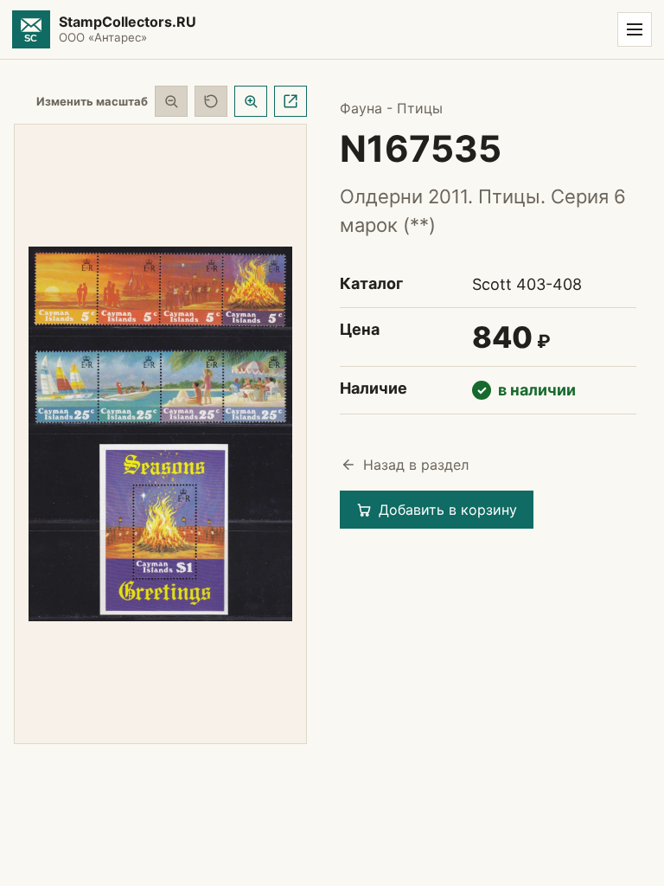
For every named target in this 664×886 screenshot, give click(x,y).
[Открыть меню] (634, 29)
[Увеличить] (250, 101)
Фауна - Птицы (391, 108)
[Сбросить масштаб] (211, 101)
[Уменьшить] (171, 101)
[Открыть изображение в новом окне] (290, 101)
